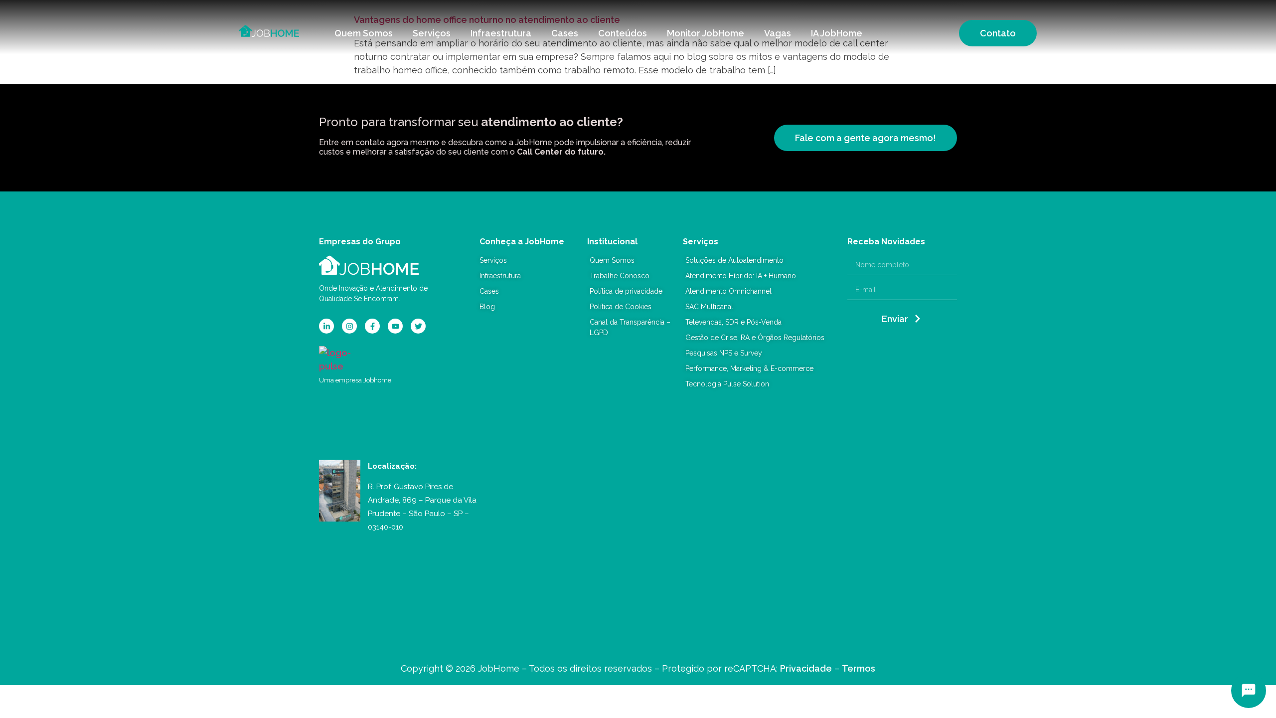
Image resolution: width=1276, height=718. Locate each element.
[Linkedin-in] (326, 326)
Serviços (432, 33)
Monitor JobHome (705, 33)
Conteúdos (622, 33)
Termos (858, 668)
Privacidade (806, 668)
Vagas (777, 33)
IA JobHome (836, 33)
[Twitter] (418, 326)
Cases (564, 33)
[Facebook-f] (372, 326)
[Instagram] (349, 326)
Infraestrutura (501, 33)
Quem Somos (363, 33)
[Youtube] (395, 326)
